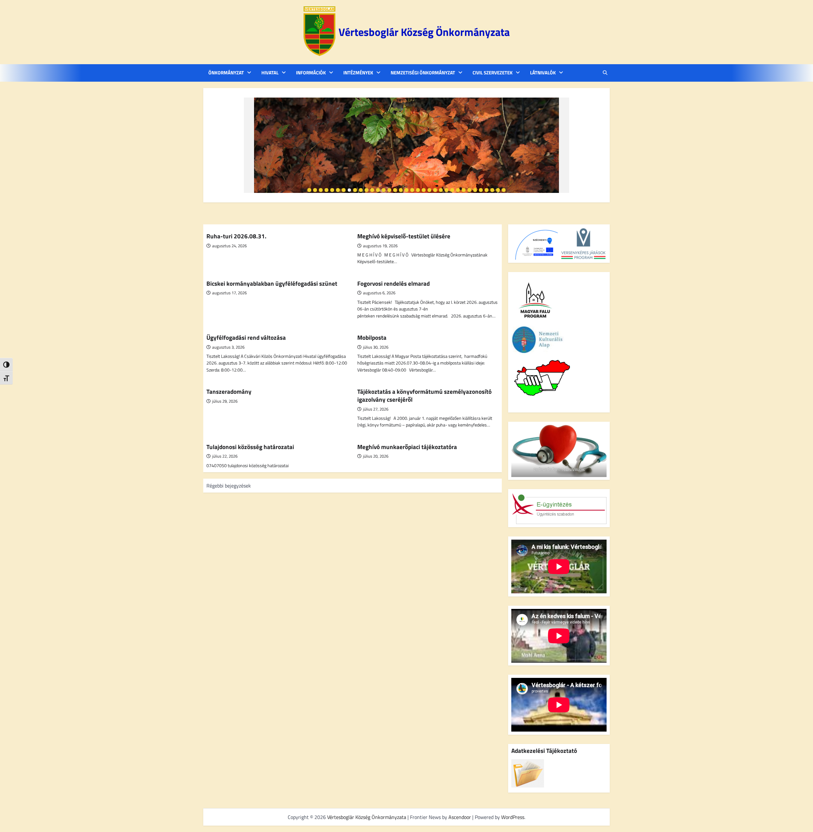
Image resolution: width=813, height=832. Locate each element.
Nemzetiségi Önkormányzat (423, 72)
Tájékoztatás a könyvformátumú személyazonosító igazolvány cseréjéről (424, 395)
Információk (311, 72)
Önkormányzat (226, 72)
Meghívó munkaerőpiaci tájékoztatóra (407, 446)
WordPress (512, 817)
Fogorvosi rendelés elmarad (393, 283)
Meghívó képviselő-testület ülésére (403, 236)
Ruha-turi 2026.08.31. (236, 236)
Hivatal (270, 72)
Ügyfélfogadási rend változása (246, 337)
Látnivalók (543, 72)
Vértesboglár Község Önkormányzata (424, 32)
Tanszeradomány (229, 391)
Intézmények (358, 72)
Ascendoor (459, 817)
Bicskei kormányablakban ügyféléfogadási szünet (271, 283)
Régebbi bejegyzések (228, 485)
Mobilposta (371, 337)
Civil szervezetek (493, 72)
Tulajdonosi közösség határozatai (250, 446)
